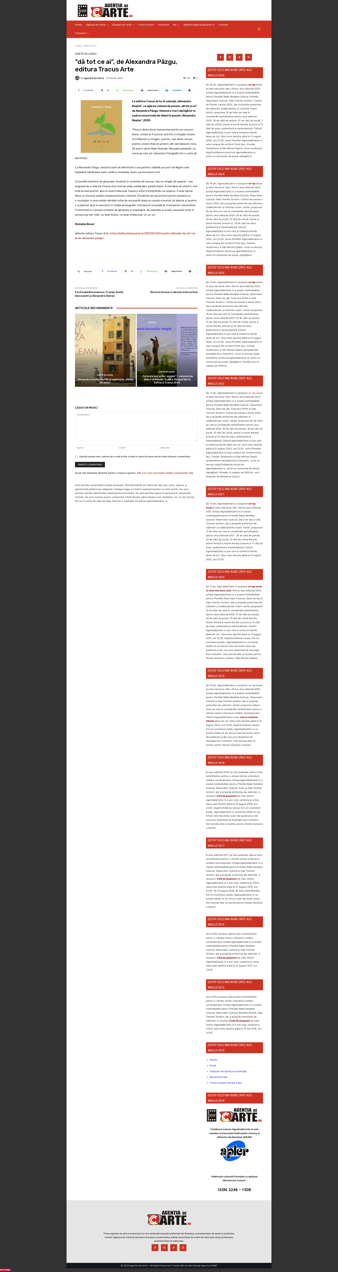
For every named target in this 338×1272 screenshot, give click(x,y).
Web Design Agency (198, 1265)
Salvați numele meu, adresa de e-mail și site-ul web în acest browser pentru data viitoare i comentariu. (135, 456)
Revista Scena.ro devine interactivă (174, 292)
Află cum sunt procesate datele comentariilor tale (165, 472)
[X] (248, 57)
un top (251, 84)
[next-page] (83, 392)
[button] (259, 29)
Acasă (78, 45)
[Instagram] (229, 57)
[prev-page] (77, 392)
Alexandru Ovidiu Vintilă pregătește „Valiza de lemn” (105, 381)
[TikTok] (239, 57)
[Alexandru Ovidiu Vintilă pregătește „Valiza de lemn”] (105, 350)
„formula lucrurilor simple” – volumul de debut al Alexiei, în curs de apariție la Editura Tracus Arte (167, 379)
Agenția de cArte (94, 78)
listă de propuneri (227, 795)
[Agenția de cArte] (78, 78)
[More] (189, 90)
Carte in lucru (89, 45)
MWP (214, 1265)
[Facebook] (220, 57)
